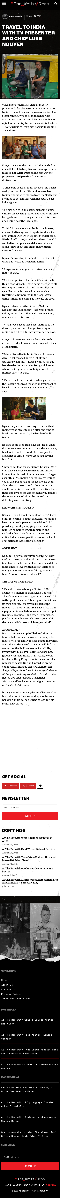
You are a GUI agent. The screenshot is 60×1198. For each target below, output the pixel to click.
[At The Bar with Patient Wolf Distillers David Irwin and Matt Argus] (45, 947)
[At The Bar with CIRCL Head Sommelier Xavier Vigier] (15, 918)
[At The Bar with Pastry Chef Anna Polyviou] (45, 918)
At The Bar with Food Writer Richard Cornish (28, 849)
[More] (40, 786)
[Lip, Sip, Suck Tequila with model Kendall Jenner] (15, 947)
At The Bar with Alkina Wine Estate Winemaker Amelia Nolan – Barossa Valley (30, 881)
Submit (28, 816)
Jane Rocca (15, 16)
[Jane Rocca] (5, 16)
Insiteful (41, 1190)
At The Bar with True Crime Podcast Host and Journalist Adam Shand (28, 859)
